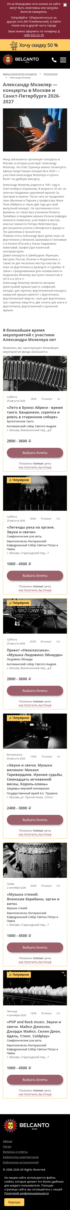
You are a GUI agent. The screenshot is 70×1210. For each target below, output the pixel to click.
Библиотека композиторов (20, 1157)
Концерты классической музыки (20, 59)
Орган (7, 1146)
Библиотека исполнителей (21, 1162)
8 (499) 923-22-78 (42, 33)
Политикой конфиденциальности (26, 1193)
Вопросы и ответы (15, 1152)
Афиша (7, 1141)
